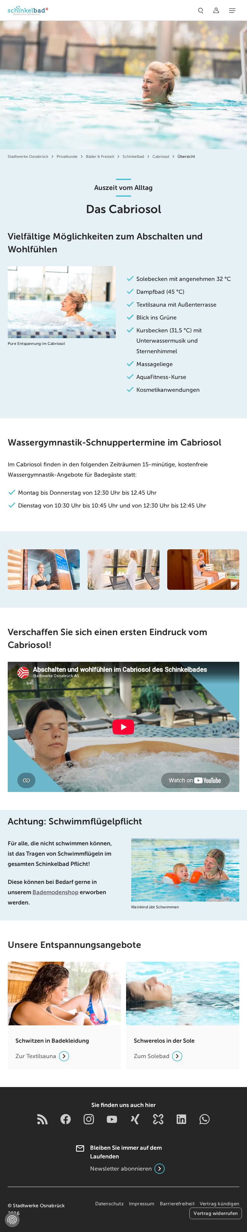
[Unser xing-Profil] (135, 1119)
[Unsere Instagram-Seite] (89, 1119)
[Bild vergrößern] (44, 569)
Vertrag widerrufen (216, 1213)
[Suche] (200, 10)
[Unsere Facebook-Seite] (66, 1119)
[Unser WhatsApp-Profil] (205, 1119)
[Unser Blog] (42, 1119)
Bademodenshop (55, 892)
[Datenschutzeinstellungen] (12, 1219)
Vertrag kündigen (219, 1203)
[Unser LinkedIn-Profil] (181, 1119)
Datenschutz (109, 1203)
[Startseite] (28, 10)
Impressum (142, 1203)
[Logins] (216, 10)
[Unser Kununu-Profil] (158, 1119)
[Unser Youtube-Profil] (112, 1119)
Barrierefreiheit (177, 1203)
